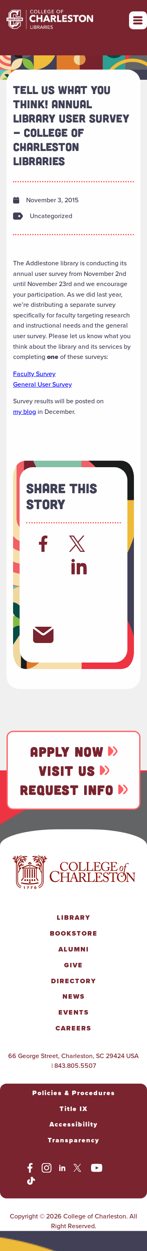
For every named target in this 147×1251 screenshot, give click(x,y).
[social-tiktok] (31, 1182)
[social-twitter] (78, 1169)
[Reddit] (43, 566)
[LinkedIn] (79, 566)
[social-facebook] (30, 1169)
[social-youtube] (96, 1169)
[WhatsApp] (43, 589)
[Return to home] (68, 20)
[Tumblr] (79, 589)
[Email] (43, 635)
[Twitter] (79, 544)
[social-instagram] (46, 1169)
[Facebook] (43, 544)
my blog (24, 411)
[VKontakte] (79, 612)
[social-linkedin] (62, 1169)
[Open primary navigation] (138, 20)
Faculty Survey (34, 373)
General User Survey (42, 384)
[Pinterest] (43, 612)
